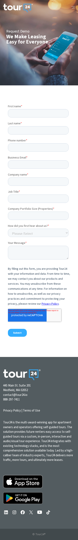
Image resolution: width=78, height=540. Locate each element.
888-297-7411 (11, 399)
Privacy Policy (12, 410)
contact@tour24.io (15, 395)
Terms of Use (31, 410)
